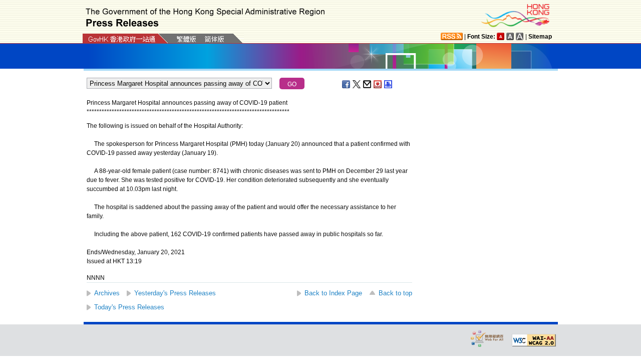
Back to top (395, 293)
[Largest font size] (520, 36)
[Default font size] (501, 36)
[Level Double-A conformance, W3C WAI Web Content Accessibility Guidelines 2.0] (534, 340)
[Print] (388, 84)
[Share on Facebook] (346, 84)
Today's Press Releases (129, 307)
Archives (107, 293)
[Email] (367, 84)
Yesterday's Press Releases (175, 293)
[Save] (378, 84)
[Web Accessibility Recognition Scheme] (487, 338)
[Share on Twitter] (357, 84)
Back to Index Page (333, 293)
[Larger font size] (510, 36)
